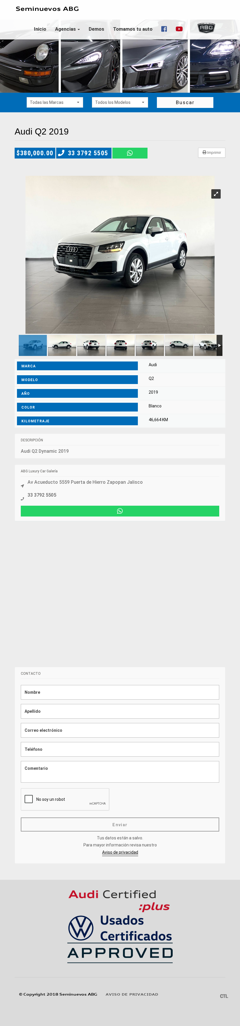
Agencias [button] (66, 29)
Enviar (120, 824)
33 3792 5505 (88, 153)
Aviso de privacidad (120, 852)
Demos (96, 29)
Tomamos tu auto (132, 29)
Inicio (40, 29)
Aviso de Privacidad (132, 994)
